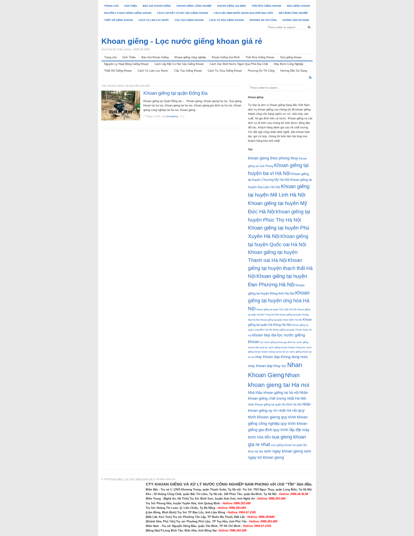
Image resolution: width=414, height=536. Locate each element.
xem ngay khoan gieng (283, 451)
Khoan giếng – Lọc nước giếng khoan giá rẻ (132, 479)
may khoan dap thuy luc (267, 366)
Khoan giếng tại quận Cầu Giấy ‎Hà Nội (276, 309)
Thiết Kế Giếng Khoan (118, 20)
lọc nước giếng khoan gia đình (276, 342)
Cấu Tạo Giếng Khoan (189, 20)
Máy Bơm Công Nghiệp (293, 13)
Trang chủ (111, 6)
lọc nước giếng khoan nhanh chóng (283, 347)
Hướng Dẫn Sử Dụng (295, 20)
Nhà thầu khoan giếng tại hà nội (273, 393)
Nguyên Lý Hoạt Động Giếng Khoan (127, 13)
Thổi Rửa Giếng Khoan (266, 6)
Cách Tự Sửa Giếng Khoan (226, 20)
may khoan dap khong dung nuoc (281, 357)
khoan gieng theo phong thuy (273, 158)
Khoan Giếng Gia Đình (231, 6)
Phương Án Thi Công (263, 20)
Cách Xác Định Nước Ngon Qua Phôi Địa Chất (243, 13)
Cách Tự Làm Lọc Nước (153, 20)
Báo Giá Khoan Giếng (157, 6)
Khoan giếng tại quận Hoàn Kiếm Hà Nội (281, 319)
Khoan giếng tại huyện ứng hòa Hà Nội (279, 300)
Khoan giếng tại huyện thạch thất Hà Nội (280, 268)
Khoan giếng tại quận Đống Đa (175, 93)
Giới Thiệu (130, 6)
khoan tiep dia (264, 335)
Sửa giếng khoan (298, 6)
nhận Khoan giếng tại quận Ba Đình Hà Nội (274, 404)
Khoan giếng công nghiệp (194, 6)
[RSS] (310, 77)
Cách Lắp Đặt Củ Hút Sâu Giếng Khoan (182, 13)
